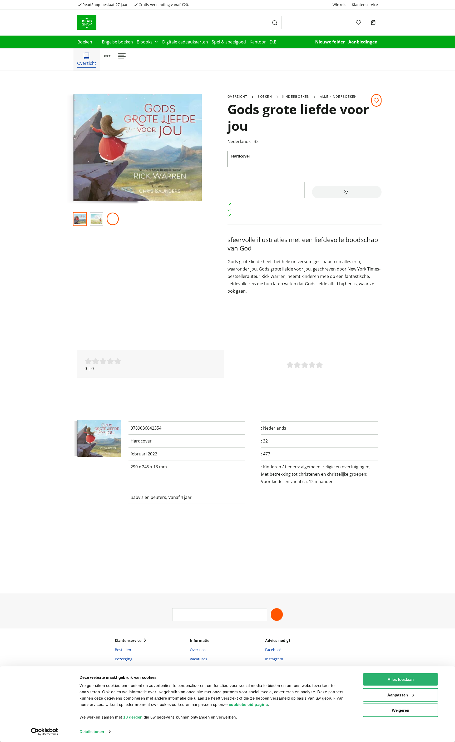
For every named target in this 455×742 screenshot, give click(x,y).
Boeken (84, 42)
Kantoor (258, 42)
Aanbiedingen (363, 42)
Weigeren (400, 710)
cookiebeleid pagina (248, 704)
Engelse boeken (117, 42)
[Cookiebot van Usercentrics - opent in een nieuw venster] (45, 732)
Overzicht (238, 96)
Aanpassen (397, 694)
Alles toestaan (401, 679)
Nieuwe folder (330, 42)
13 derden (133, 717)
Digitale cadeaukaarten (185, 42)
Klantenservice (365, 4)
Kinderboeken (296, 96)
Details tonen (92, 731)
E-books (144, 42)
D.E (273, 42)
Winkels (339, 4)
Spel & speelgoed (229, 42)
